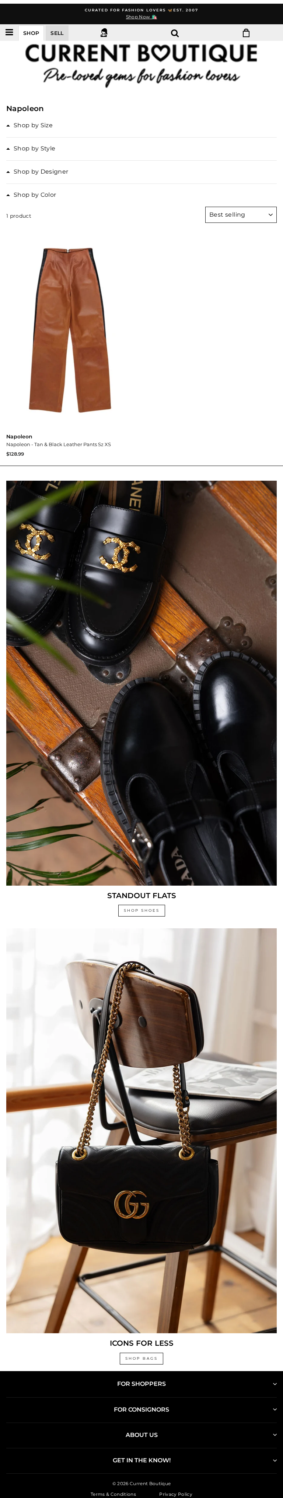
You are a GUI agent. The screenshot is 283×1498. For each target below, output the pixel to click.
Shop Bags (141, 1358)
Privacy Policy (175, 1494)
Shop (31, 33)
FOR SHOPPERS (141, 1383)
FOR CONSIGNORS (141, 1409)
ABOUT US (142, 1434)
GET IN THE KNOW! (142, 1460)
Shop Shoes (142, 910)
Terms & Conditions (113, 1494)
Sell (56, 33)
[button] (29, 125)
